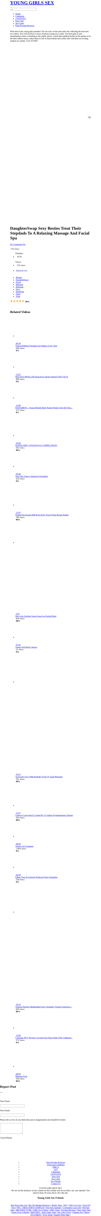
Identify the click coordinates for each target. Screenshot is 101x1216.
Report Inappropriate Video (21, 304)
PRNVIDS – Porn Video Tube (43, 1212)
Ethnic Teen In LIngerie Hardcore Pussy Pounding (36, 877)
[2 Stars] (14, 301)
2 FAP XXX (20, 18)
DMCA (55, 1167)
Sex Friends (56, 1181)
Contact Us (55, 1184)
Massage (19, 284)
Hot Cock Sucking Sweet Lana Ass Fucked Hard (35, 616)
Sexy (17, 289)
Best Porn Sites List (19, 1205)
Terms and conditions (56, 1165)
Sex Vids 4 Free (64, 1212)
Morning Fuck (21, 1076)
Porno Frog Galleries (20, 1212)
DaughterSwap (21, 280)
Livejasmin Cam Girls (72, 1208)
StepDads (19, 292)
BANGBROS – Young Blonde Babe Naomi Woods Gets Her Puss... (44, 408)
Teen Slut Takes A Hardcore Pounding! (31, 476)
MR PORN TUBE (24, 1210)
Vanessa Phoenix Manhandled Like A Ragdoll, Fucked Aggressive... (43, 1007)
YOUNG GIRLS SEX (32, 2)
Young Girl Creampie (24, 846)
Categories (19, 16)
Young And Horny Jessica (26, 647)
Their (17, 294)
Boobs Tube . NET (60, 1205)
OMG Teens (54, 1210)
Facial (18, 282)
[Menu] (11, 7)
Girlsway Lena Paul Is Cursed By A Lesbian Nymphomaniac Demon (44, 815)
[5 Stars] (23, 301)
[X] (89, 117)
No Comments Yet (17, 244)
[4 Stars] (20, 301)
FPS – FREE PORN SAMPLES (30, 1208)
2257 (56, 1169)
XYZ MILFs (35, 1215)
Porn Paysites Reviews (24, 26)
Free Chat (19, 21)
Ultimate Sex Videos (80, 1212)
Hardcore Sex (21, 271)
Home (18, 14)
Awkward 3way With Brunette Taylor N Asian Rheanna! (39, 777)
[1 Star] (11, 301)
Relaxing (19, 287)
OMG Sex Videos (40, 1210)
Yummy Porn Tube (62, 1215)
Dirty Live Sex (75, 1205)
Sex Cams (19, 23)
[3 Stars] (17, 301)
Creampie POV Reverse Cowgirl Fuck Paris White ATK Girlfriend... (44, 1038)
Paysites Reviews (68, 1210)
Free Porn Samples (53, 1208)
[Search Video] (10, 7)
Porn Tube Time (84, 1210)
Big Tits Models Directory (39, 1205)
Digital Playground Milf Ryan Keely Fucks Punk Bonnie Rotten (42, 515)
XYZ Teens (47, 1215)
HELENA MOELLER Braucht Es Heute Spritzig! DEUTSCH (41, 377)
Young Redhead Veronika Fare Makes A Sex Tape (36, 346)
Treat (17, 296)
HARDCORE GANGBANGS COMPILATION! (36, 445)
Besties (18, 277)
